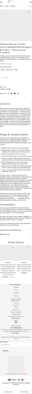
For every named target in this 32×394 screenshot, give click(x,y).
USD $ (28, 389)
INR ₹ (27, 392)
